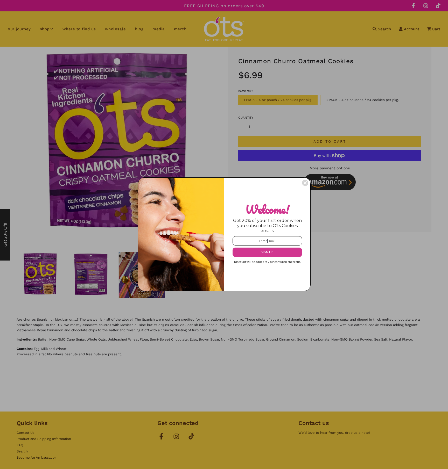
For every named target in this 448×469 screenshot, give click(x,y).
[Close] (305, 183)
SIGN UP (267, 252)
